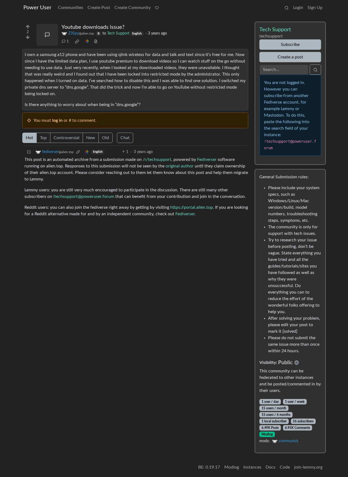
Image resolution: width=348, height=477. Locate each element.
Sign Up (314, 7)
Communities (70, 7)
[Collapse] (28, 152)
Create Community (132, 7)
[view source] (95, 42)
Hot (29, 138)
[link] (77, 41)
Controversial (66, 138)
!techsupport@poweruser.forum (83, 196)
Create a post (290, 57)
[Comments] (47, 35)
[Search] (286, 7)
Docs (270, 467)
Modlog (267, 434)
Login (298, 7)
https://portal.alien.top (191, 207)
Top (43, 138)
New (90, 138)
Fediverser (207, 159)
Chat (125, 138)
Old (105, 138)
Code (285, 467)
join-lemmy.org (308, 467)
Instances (252, 467)
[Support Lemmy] (157, 7)
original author (180, 166)
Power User (37, 7)
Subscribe (290, 44)
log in (57, 120)
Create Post (99, 7)
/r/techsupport (157, 159)
